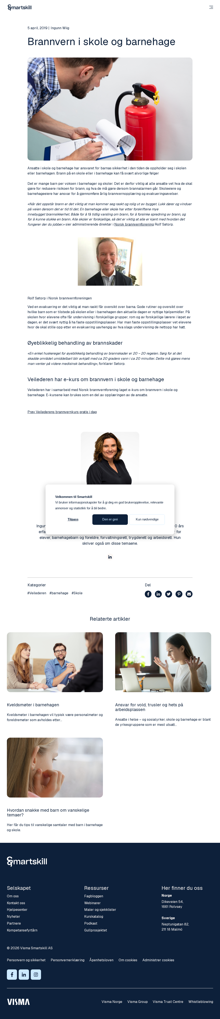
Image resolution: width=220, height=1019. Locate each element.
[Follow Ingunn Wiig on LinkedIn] (110, 557)
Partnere (14, 923)
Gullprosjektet (95, 930)
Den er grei (110, 519)
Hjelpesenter (17, 909)
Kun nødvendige (147, 519)
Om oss (13, 896)
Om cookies (128, 960)
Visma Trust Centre (168, 1001)
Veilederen (37, 593)
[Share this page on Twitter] (168, 595)
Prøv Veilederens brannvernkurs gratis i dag (62, 412)
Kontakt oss (16, 903)
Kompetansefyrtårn (22, 930)
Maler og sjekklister (100, 909)
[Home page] (19, 8)
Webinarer (92, 903)
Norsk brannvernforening (134, 224)
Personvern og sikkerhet (26, 960)
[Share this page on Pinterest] (179, 595)
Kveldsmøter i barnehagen (33, 705)
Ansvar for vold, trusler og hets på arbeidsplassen (149, 707)
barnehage (59, 593)
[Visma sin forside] (18, 1001)
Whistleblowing (200, 1001)
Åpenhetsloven (101, 960)
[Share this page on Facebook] (148, 595)
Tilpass (73, 519)
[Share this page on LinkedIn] (158, 595)
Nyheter (13, 916)
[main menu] (211, 7)
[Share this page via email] (189, 595)
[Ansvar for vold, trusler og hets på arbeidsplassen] (163, 662)
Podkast (90, 923)
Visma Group (137, 1001)
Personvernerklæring (67, 960)
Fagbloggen (93, 896)
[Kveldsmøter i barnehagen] (55, 662)
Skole (77, 593)
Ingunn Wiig (60, 28)
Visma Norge (112, 1001)
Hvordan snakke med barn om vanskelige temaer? (48, 812)
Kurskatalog (93, 916)
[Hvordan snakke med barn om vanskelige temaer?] (55, 768)
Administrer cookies (158, 960)
